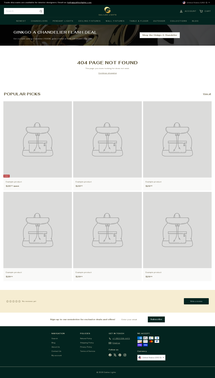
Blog (195, 21)
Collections (178, 21)
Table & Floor (139, 21)
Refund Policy (86, 338)
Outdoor (159, 21)
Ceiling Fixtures (89, 21)
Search (55, 338)
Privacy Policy (86, 347)
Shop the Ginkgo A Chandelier (159, 35)
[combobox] (24, 11)
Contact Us (56, 351)
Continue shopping (107, 73)
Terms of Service (87, 351)
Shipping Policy (87, 343)
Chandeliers (39, 21)
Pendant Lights (63, 21)
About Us (56, 347)
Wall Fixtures (115, 21)
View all (207, 94)
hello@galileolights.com (79, 2)
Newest (21, 21)
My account (57, 355)
